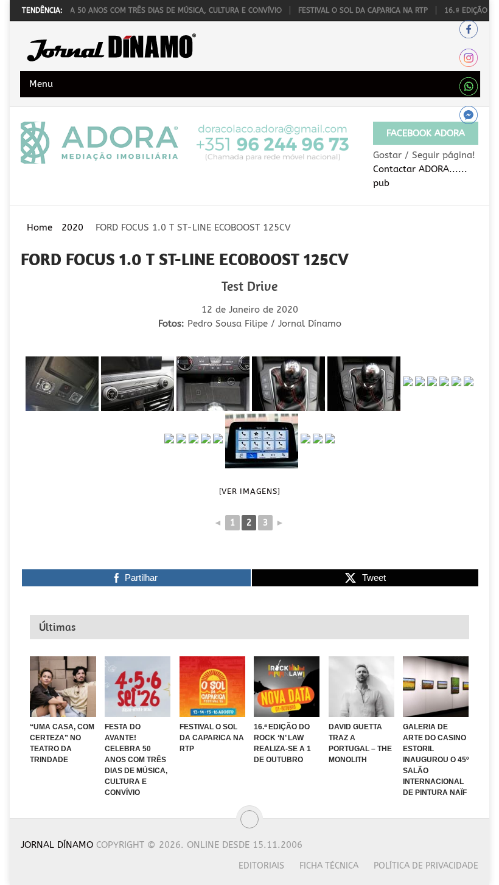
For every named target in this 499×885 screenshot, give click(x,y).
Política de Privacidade (426, 866)
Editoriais (261, 866)
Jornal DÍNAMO (57, 844)
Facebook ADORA (425, 133)
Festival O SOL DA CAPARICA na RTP (348, 10)
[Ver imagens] (250, 491)
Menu (41, 83)
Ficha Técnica (328, 866)
